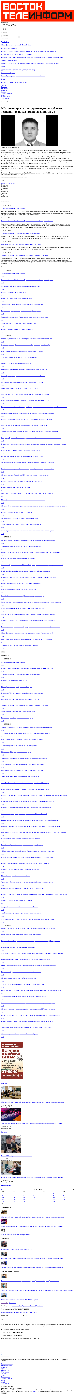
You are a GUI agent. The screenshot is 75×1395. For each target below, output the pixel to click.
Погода (3, 1380)
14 (43, 1197)
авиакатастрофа (6, 183)
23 (64, 1199)
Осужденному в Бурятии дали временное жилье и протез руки (20, 233)
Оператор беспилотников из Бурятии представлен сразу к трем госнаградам (24, 255)
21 (43, 1199)
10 (3, 1197)
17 (3, 1199)
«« (1, 1189)
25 (14, 1201)
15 (54, 1197)
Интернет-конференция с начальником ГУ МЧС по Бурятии (19, 1300)
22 (54, 1199)
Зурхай (3, 1382)
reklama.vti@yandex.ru (36, 1306)
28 (43, 1201)
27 (34, 1201)
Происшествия (5, 96)
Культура (3, 92)
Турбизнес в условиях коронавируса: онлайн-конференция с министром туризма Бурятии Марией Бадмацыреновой (37, 1290)
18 (14, 1199)
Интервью (4, 1132)
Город (2, 1368)
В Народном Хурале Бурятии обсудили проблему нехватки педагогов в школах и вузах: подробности (32, 1102)
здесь (34, 1391)
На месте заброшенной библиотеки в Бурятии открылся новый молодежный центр (27, 221)
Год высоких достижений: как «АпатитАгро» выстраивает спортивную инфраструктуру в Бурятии (32, 1123)
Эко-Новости (5, 1370)
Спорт (3, 95)
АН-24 (13, 183)
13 (34, 1197)
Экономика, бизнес (7, 1365)
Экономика (4, 88)
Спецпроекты (5, 98)
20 (34, 1199)
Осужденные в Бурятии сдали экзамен (13, 208)
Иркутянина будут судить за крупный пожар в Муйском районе (21, 244)
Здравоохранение (6, 93)
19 (24, 1199)
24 (3, 1201)
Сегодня (3, 85)
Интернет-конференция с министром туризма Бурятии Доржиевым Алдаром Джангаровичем (30, 1281)
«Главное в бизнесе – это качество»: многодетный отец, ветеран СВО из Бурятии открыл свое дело (32, 1267)
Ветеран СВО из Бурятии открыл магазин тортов (16, 1156)
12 (24, 1197)
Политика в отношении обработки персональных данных (19, 1312)
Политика (4, 87)
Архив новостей (6, 1185)
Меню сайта (4, 39)
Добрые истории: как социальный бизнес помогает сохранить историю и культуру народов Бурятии (32, 1177)
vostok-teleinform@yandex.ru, (20, 1306)
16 (64, 1197)
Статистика (12, 1303)
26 (24, 1201)
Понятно (3, 1393)
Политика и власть (7, 1364)
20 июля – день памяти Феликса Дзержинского (15, 1234)
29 (54, 1201)
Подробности (5, 1083)
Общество (4, 90)
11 (14, 1197)
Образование (5, 1372)
